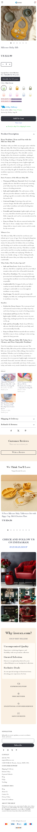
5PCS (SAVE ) (6, 101)
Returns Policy (6, 771)
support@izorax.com (8, 760)
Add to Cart (18, 119)
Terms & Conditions (7, 799)
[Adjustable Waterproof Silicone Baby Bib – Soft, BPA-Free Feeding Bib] (8, 377)
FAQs (3, 779)
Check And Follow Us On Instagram (18, 541)
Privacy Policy (6, 797)
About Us (5, 791)
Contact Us (5, 794)
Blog (3, 777)
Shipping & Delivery (7, 769)
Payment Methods (7, 774)
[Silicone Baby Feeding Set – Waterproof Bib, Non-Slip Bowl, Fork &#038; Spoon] (8, 398)
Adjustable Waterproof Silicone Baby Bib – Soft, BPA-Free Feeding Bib (8, 384)
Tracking (4, 782)
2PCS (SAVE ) (6, 99)
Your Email (7, 740)
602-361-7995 (5, 758)
